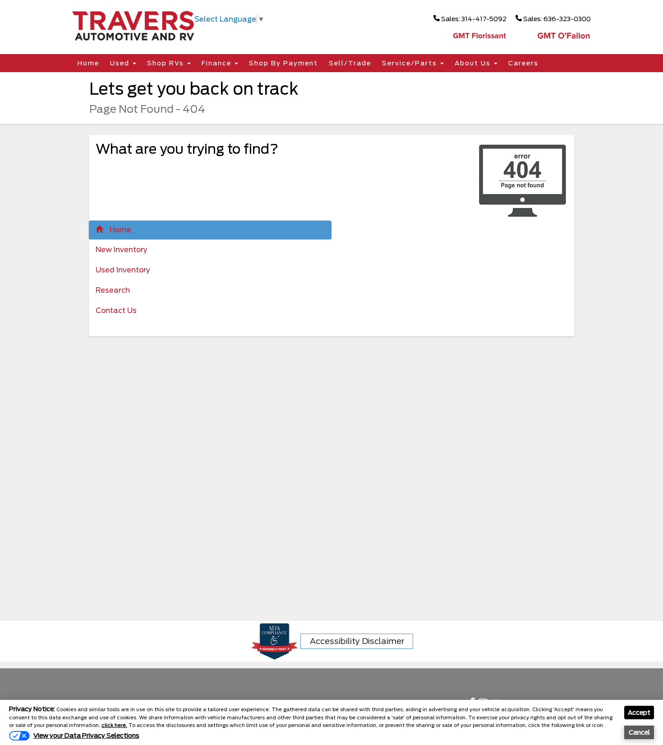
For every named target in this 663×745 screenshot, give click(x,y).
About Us (474, 63)
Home (88, 63)
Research (113, 290)
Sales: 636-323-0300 (556, 19)
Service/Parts (410, 63)
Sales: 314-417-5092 (473, 19)
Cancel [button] (639, 732)
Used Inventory (123, 270)
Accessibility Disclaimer (357, 641)
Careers (523, 63)
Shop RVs (166, 63)
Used (121, 63)
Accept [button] (639, 712)
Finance (218, 63)
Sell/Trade (350, 63)
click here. (114, 725)
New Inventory (121, 249)
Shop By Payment (283, 63)
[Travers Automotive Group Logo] (133, 25)
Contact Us (116, 310)
